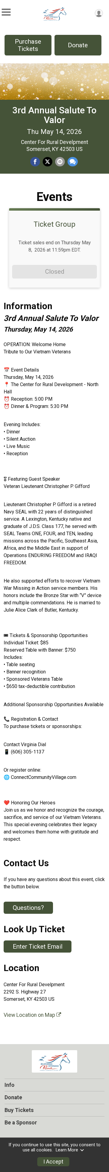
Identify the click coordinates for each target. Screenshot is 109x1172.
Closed (54, 271)
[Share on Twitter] (47, 162)
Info (10, 1085)
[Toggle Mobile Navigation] (6, 12)
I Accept (53, 1162)
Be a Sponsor (21, 1123)
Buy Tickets (19, 1110)
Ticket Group (54, 224)
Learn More (67, 1150)
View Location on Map (30, 1015)
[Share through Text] (73, 162)
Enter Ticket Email (37, 946)
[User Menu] (99, 13)
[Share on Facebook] (35, 162)
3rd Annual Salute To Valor (54, 115)
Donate (78, 45)
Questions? (28, 907)
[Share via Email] (60, 162)
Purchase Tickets (28, 45)
